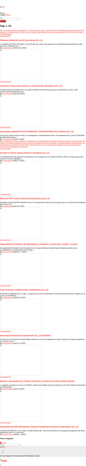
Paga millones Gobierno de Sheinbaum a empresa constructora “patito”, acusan (38, 244)
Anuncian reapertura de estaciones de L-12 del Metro (25, 335)
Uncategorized (5, 36)
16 (5, 443)
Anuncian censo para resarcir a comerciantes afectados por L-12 (31, 86)
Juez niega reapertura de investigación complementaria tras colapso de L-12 (37, 131)
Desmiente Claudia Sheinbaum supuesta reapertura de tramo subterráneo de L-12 (39, 427)
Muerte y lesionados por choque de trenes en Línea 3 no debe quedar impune (37, 381)
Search (3, 21)
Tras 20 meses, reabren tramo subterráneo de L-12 (24, 290)
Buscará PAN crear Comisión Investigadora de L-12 (25, 198)
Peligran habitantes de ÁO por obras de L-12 (21, 40)
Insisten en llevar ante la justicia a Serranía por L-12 (25, 153)
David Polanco (7, 48)
